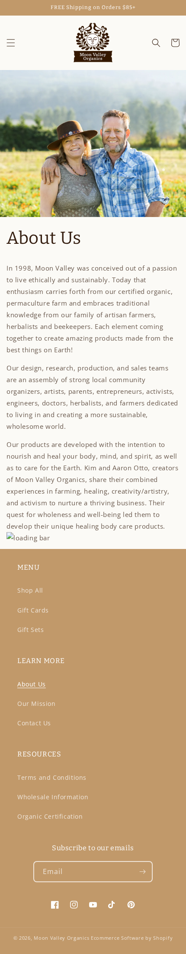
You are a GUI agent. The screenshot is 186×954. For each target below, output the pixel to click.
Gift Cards (33, 610)
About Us (31, 684)
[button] (10, 42)
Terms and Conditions (52, 777)
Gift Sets (30, 629)
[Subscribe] (142, 871)
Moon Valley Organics (61, 938)
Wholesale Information (53, 797)
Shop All (30, 590)
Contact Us (34, 723)
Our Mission (36, 703)
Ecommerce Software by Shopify (132, 938)
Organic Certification (50, 816)
